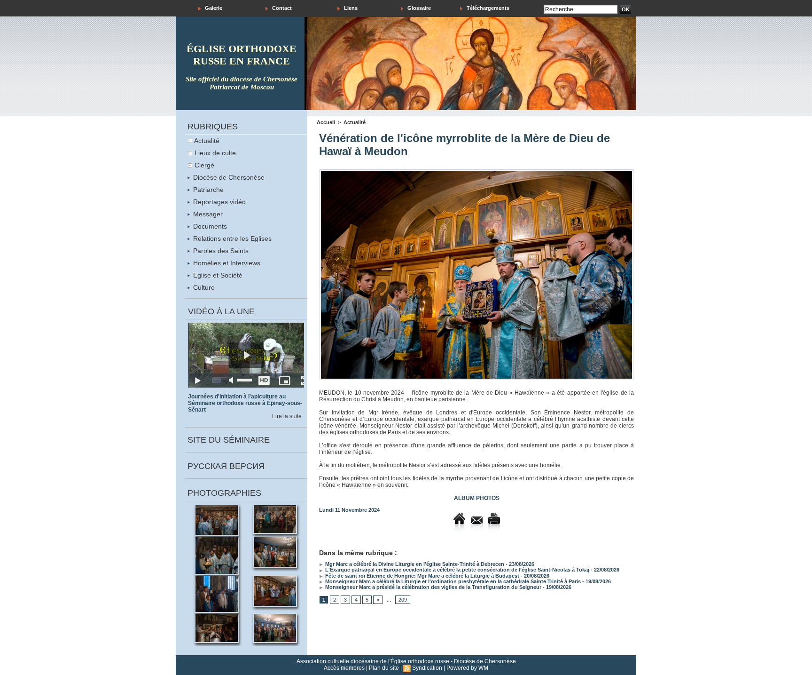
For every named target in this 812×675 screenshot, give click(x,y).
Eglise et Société (216, 275)
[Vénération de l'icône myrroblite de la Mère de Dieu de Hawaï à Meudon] (476, 172)
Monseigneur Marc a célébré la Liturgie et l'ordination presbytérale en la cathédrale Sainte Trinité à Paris (452, 581)
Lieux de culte (215, 153)
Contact (281, 8)
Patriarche (207, 189)
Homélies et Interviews (225, 263)
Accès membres (344, 668)
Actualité (206, 140)
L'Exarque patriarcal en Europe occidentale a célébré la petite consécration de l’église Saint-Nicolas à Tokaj (456, 569)
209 (402, 600)
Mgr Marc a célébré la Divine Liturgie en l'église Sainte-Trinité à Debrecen (414, 564)
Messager (207, 214)
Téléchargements (487, 8)
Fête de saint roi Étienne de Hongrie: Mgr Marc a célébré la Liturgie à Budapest (421, 576)
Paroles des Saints (220, 250)
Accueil (326, 122)
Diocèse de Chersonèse (228, 177)
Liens (350, 8)
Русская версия (226, 466)
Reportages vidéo (218, 202)
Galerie (212, 8)
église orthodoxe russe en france (242, 55)
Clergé (204, 165)
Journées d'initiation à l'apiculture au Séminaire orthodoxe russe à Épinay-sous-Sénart (245, 403)
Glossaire (418, 8)
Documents (209, 226)
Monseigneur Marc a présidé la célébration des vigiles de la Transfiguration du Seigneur (432, 587)
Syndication (427, 668)
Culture (203, 287)
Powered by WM (467, 668)
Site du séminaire (228, 440)
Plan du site (384, 668)
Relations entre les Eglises (231, 238)
